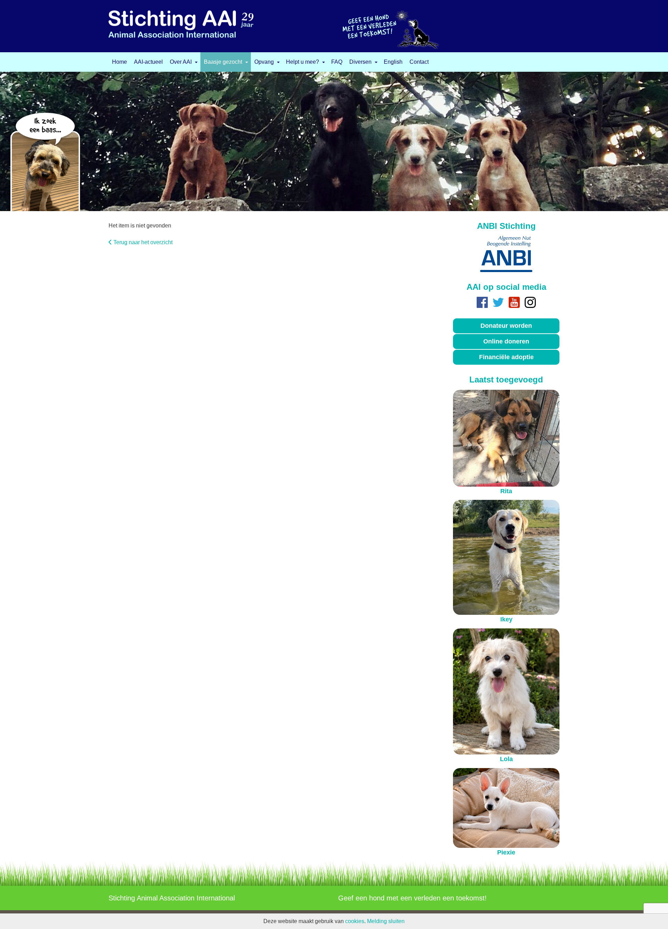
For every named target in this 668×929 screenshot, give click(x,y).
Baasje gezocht (223, 62)
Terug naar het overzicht (143, 242)
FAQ (336, 62)
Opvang (264, 62)
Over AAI (181, 62)
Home (119, 62)
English (393, 62)
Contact (419, 62)
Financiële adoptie (506, 357)
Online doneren (506, 341)
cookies (354, 921)
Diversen (360, 62)
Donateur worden (506, 325)
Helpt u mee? (302, 62)
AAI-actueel (148, 62)
